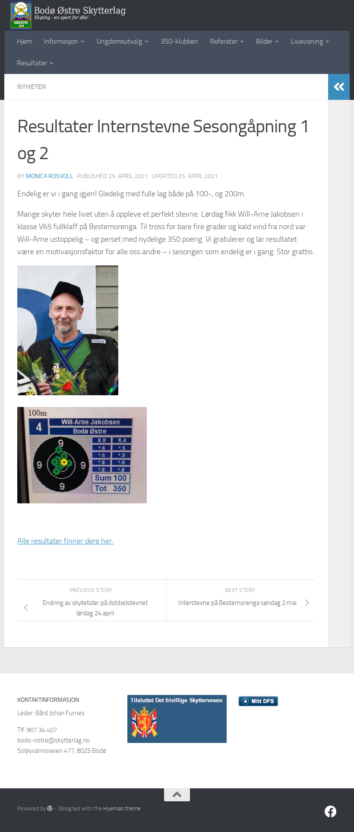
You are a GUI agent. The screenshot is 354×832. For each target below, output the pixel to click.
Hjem (24, 41)
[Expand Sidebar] (339, 87)
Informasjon (61, 41)
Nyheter (31, 87)
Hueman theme (122, 808)
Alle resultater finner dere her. (65, 541)
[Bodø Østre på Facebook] (331, 812)
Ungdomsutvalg (119, 41)
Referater (223, 41)
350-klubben (179, 41)
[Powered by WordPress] (50, 808)
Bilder (264, 41)
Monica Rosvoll (49, 176)
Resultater (32, 63)
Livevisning (307, 41)
